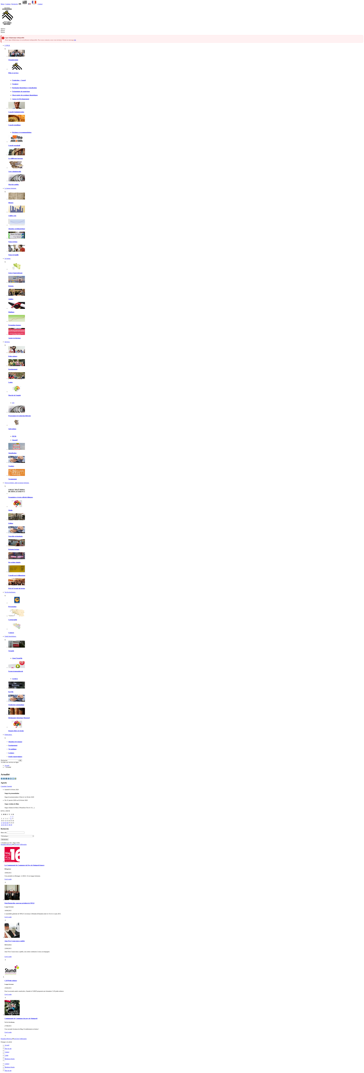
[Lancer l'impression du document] (11, 779)
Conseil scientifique (14, 125)
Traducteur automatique (16, 705)
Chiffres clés (12, 215)
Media (10, 510)
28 (9, 825)
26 (5, 825)
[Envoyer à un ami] (13, 779)
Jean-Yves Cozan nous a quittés (15, 941)
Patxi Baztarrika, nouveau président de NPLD (19, 903)
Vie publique (12, 749)
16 (17, 844)
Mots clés (3, 832)
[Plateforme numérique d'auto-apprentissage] (16, 282)
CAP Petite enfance (11, 980)
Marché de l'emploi (14, 395)
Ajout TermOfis (17, 658)
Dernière (24, 844)
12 (11, 844)
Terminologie (12, 479)
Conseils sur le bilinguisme (16, 575)
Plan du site (8, 1048)
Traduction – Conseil (19, 80)
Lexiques (11, 753)
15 (16, 844)
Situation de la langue (15, 742)
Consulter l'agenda (6, 786)
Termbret (15, 84)
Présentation (12, 606)
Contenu (7, 4)
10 (8, 844)
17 (2, 823)
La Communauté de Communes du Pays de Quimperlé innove (24, 865)
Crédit (6, 1055)
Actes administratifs (14, 171)
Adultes (10, 299)
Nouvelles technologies (15, 536)
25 (3, 825)
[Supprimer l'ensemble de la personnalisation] (9, 779)
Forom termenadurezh (15, 671)
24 (2, 825)
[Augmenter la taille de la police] (4, 779)
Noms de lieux (12, 242)
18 (3, 823)
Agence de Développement (20, 99)
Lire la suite (8, 879)
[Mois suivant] (9, 811)
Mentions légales (10, 1059)
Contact (40, 4)
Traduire (11, 466)
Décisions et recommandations (21, 132)
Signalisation (12, 453)
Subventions (12, 429)
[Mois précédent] (1, 811)
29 (11, 825)
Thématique (4, 836)
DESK (14, 436)
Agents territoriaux (14, 338)
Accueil (7, 765)
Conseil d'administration (16, 112)
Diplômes (11, 312)
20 (7, 823)
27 (7, 825)
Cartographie (12, 619)
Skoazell (14, 440)
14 (14, 844)
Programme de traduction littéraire (19, 416)
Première (3, 844)
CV (13, 403)
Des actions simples (14, 562)
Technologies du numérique (21, 91)
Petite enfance (12, 356)
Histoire (10, 203)
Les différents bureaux (15, 158)
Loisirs (10, 382)
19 (5, 823)
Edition (10, 523)
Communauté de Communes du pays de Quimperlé (21, 1018)
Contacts (11, 632)
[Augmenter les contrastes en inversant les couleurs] (6, 779)
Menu (2, 4)
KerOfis (10, 692)
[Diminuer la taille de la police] (2, 779)
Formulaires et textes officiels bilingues (20, 497)
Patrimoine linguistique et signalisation (24, 88)
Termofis (11, 651)
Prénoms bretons (13, 549)
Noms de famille (13, 255)
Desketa (10, 286)
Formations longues (14, 325)
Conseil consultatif (14, 145)
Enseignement (12, 369)
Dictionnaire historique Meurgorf (19, 718)
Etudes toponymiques (15, 756)
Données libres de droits (16, 731)
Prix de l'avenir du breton (16, 588)
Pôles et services (13, 73)
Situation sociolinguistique (16, 229)
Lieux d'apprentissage (15, 273)
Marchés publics (13, 184)
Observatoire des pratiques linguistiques (25, 95)
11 (10, 844)
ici (75, 40)
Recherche (14, 4)
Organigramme (13, 60)
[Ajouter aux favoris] (15, 779)
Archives (15, 679)
